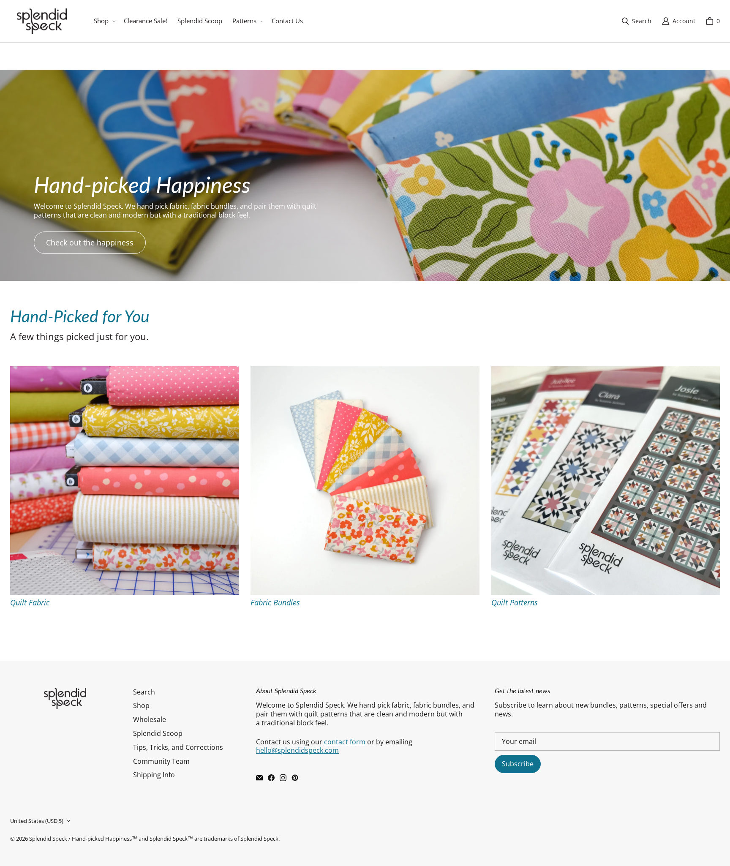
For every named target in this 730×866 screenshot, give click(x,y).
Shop (141, 705)
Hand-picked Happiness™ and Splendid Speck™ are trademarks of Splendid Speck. (176, 838)
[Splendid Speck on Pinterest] (295, 778)
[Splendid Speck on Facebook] (271, 778)
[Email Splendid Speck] (259, 778)
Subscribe (518, 763)
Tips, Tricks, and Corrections (178, 747)
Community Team (161, 761)
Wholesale (149, 719)
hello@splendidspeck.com (297, 750)
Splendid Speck (48, 838)
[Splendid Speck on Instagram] (283, 778)
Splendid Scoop (157, 733)
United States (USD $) (36, 821)
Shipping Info (154, 774)
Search (144, 692)
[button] (104, 21)
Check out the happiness (89, 242)
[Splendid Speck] (42, 21)
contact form (344, 741)
